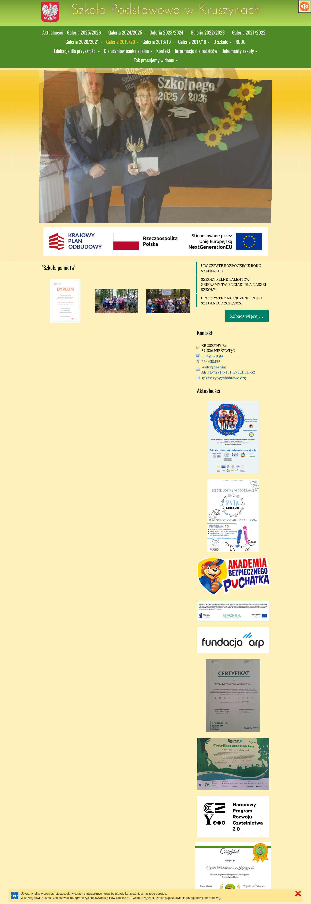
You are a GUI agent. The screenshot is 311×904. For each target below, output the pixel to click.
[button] (85, 32)
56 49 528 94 (212, 355)
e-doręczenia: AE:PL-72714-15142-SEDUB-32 (228, 369)
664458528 (210, 361)
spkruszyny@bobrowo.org (223, 377)
